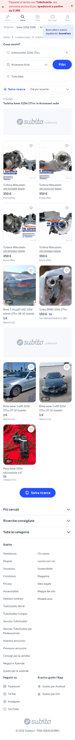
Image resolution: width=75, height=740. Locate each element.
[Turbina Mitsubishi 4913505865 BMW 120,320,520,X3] (55, 232)
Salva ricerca (16, 89)
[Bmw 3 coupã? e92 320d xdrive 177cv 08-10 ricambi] (19, 294)
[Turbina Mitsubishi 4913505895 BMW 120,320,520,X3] (19, 170)
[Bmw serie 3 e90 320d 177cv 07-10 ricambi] (19, 391)
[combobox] (37, 52)
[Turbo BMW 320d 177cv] (55, 294)
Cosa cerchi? (11, 44)
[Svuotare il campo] (66, 52)
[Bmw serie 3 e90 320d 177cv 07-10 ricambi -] (55, 391)
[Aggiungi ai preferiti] (31, 146)
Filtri (62, 65)
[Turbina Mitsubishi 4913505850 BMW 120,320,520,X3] (19, 232)
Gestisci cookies (13, 598)
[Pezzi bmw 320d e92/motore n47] (19, 452)
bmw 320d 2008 (26, 27)
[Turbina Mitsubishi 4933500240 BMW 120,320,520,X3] (55, 170)
